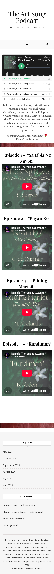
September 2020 (11, 465)
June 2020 (8, 485)
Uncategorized (10, 525)
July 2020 (7, 478)
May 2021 (8, 451)
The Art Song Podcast (27, 16)
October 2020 (10, 458)
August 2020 (9, 471)
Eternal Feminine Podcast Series (19, 505)
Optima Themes (35, 568)
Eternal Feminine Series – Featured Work (23, 511)
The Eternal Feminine (13, 518)
